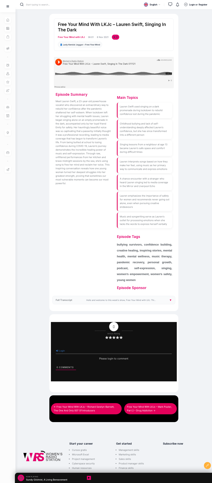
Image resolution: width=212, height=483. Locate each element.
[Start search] (21, 4)
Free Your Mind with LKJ (71, 37)
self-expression (144, 268)
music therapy (161, 256)
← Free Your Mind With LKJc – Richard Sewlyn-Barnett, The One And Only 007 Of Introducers (84, 408)
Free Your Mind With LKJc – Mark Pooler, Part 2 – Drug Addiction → (149, 408)
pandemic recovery (130, 262)
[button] (152, 4)
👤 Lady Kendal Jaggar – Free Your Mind (80, 44)
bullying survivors (129, 244)
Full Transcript (115, 300)
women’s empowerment (133, 274)
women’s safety (161, 274)
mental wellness (138, 256)
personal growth (159, 262)
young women (126, 280)
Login (62, 350)
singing (166, 268)
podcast (122, 268)
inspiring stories (150, 250)
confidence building (157, 244)
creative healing (127, 250)
